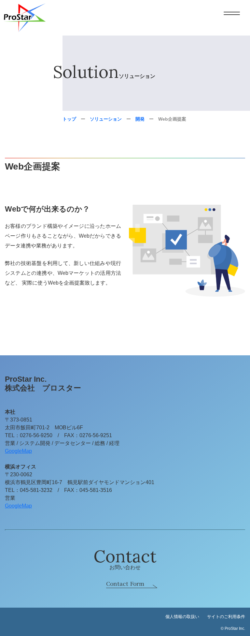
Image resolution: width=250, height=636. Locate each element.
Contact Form (125, 583)
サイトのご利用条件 (226, 616)
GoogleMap (18, 451)
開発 (140, 119)
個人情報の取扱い (182, 616)
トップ (69, 119)
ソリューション (106, 119)
